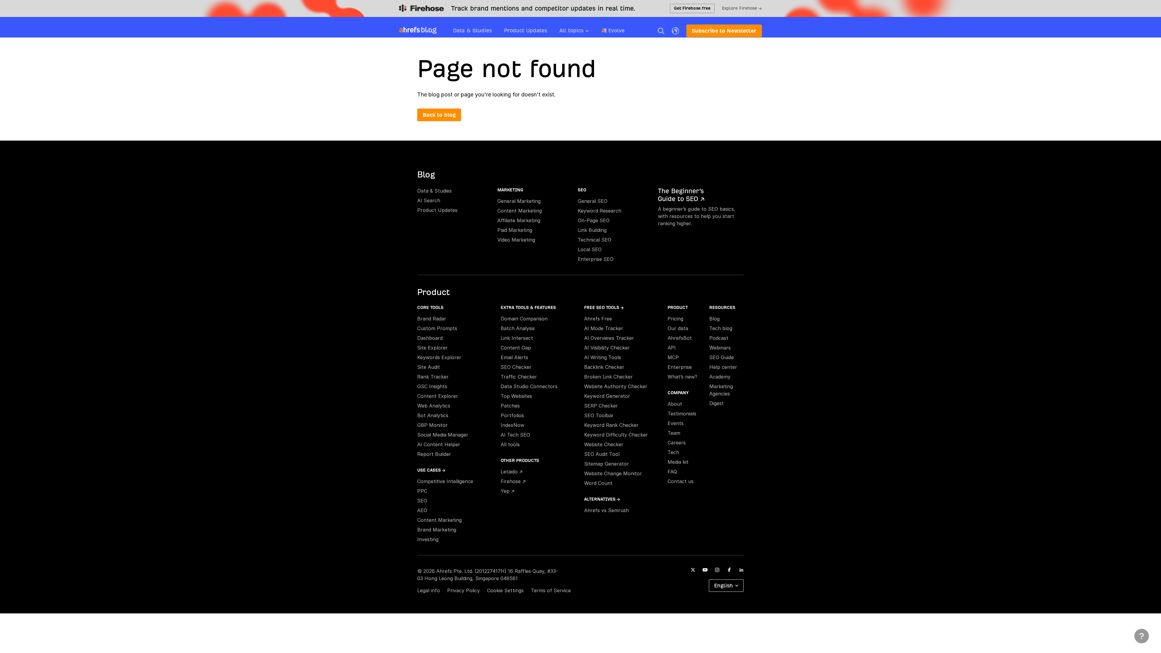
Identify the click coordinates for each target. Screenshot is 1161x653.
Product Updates (525, 30)
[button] (661, 30)
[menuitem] (580, 32)
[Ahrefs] (409, 30)
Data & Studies (472, 30)
